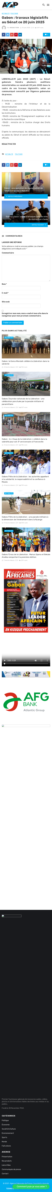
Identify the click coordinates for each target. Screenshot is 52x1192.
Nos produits (7, 1161)
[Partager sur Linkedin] (20, 34)
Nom (4, 284)
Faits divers (6, 1146)
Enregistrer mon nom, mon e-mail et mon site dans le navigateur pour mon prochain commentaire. (25, 314)
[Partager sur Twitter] (8, 34)
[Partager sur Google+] (12, 34)
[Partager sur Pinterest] (16, 34)
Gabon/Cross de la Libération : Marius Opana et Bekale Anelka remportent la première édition (26, 555)
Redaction (14, 27)
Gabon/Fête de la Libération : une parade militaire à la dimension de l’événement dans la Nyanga (25, 518)
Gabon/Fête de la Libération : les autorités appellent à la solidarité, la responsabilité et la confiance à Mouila (25, 479)
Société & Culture (9, 1129)
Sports (4, 1137)
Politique (14, 13)
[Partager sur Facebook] (3, 34)
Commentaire (8, 253)
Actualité (6, 13)
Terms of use (12, 1189)
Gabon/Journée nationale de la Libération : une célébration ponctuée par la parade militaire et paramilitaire (23, 401)
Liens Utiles (6, 1165)
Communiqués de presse (11, 1169)
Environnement (8, 1133)
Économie (6, 1125)
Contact (5, 1174)
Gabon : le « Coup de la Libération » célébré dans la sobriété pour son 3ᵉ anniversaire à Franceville (24, 440)
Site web (6, 302)
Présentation (7, 1157)
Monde (4, 1142)
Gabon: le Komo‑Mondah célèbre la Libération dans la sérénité (25, 362)
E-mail (5, 293)
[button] (31, 1186)
